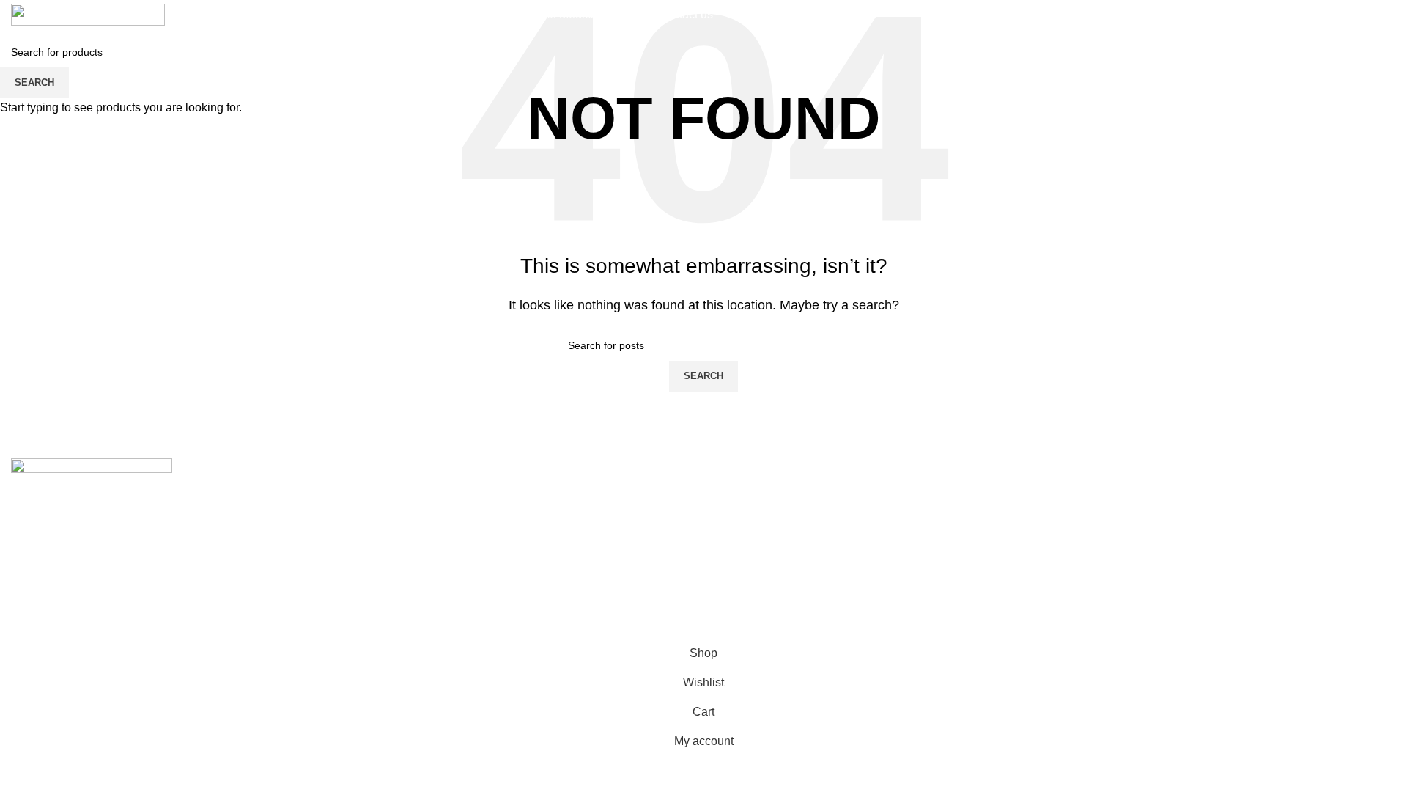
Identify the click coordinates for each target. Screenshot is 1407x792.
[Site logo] (88, 13)
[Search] (1178, 14)
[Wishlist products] (1300, 14)
